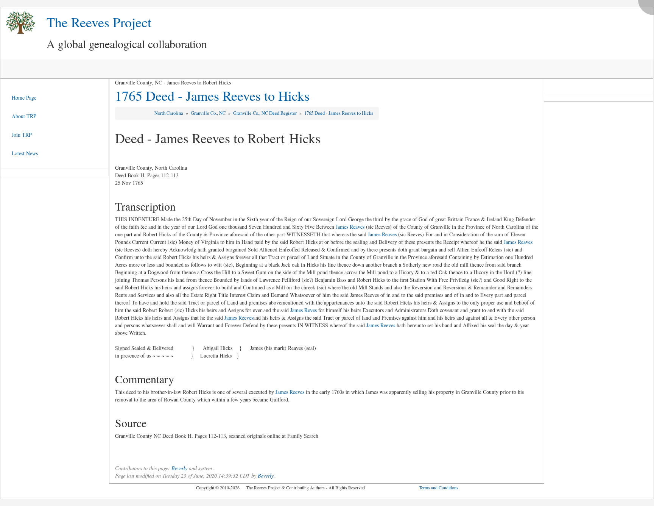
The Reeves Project (99, 22)
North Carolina (169, 113)
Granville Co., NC (209, 113)
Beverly (179, 468)
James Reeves (238, 317)
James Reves (303, 310)
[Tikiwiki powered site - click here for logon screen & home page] (17, 22)
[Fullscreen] (648, 5)
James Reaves (350, 226)
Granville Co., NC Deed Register (265, 113)
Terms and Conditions (438, 487)
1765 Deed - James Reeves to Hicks (212, 95)
